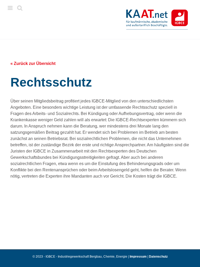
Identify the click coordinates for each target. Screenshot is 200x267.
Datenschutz (158, 256)
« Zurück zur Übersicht (32, 63)
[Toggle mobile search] (19, 8)
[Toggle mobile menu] (10, 8)
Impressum (138, 256)
